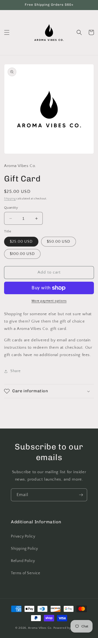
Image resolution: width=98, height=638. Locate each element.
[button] (7, 32)
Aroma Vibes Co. (40, 628)
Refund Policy (23, 561)
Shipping (10, 198)
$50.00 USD (58, 241)
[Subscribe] (81, 494)
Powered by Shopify (68, 628)
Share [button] (15, 371)
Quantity (11, 207)
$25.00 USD (21, 241)
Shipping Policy (24, 548)
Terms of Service (25, 573)
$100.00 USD (22, 254)
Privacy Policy (23, 536)
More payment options (49, 301)
